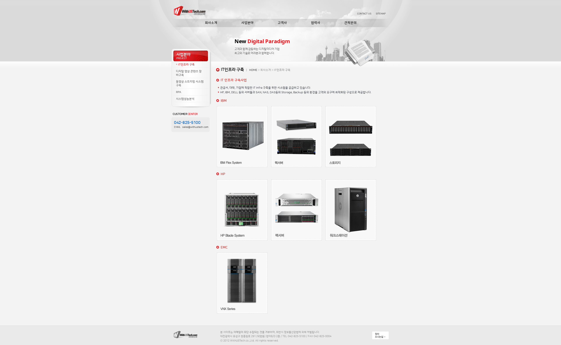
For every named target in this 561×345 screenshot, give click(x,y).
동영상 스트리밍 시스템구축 (190, 83)
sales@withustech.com (195, 127)
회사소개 (211, 23)
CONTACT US (364, 13)
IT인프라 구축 (186, 64)
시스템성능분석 (185, 98)
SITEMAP (381, 13)
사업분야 (247, 23)
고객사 (282, 23)
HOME (253, 70)
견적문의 (350, 23)
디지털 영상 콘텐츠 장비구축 (189, 73)
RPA (178, 92)
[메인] (189, 10)
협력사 (315, 23)
